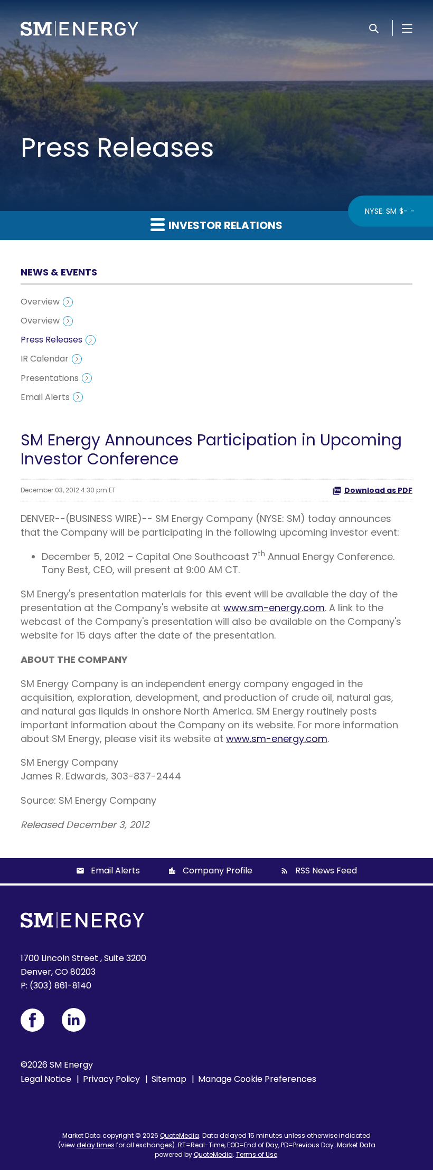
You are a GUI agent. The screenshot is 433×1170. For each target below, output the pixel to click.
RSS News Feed (326, 870)
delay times (96, 1144)
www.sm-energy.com (274, 607)
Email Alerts (45, 397)
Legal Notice (46, 1079)
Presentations (50, 378)
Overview (40, 302)
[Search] (374, 28)
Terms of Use (256, 1154)
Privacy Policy (111, 1079)
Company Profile (217, 870)
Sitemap (169, 1079)
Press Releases (51, 340)
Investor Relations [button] (224, 225)
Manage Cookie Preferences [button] (257, 1079)
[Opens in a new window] (32, 1020)
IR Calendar (45, 359)
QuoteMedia (179, 1135)
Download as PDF (378, 490)
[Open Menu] (407, 28)
